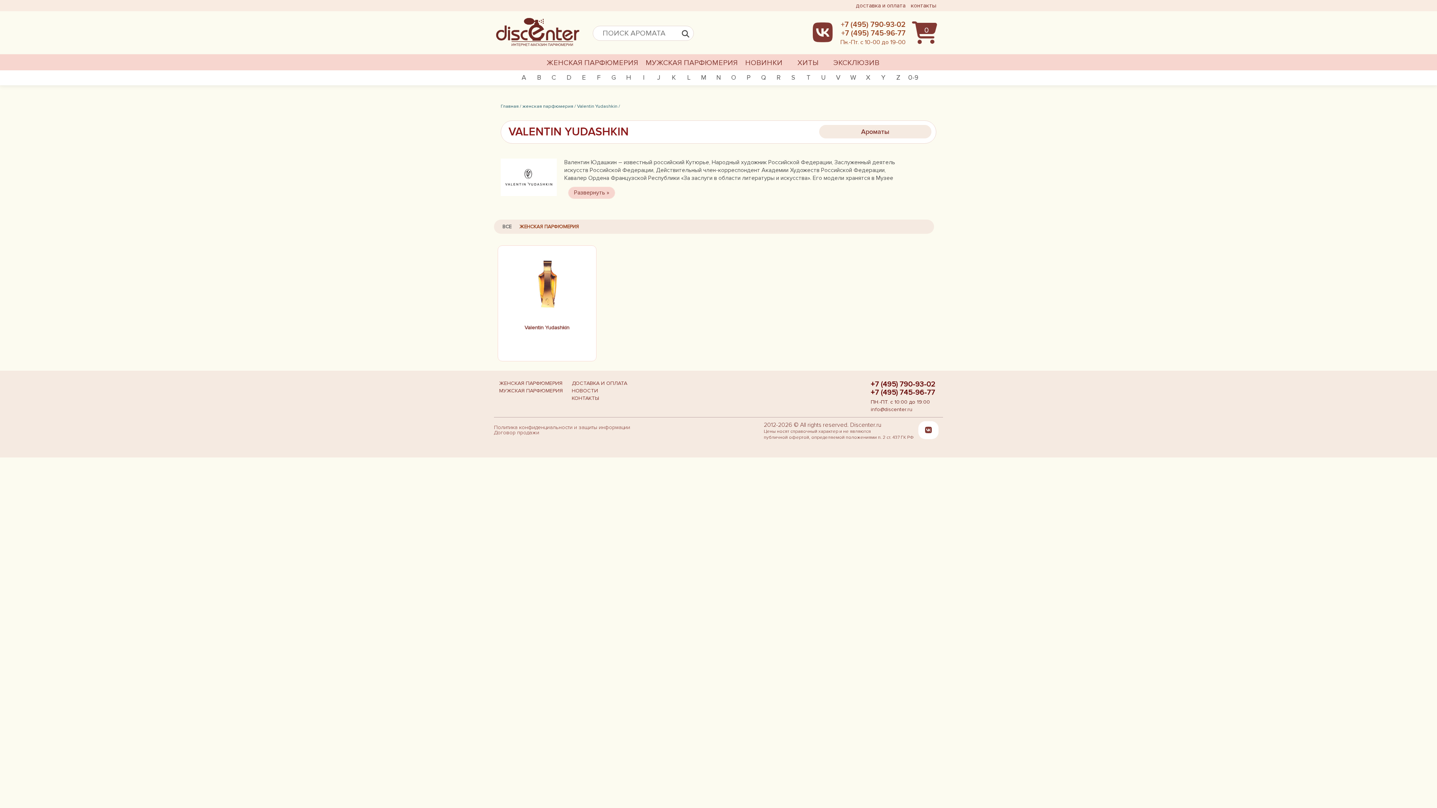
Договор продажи (516, 432)
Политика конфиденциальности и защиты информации (562, 427)
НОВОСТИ (585, 391)
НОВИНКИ (763, 62)
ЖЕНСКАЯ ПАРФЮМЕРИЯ (592, 62)
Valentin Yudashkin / (598, 106)
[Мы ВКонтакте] (928, 430)
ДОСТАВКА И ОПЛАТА (599, 383)
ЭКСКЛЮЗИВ (856, 62)
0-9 (913, 77)
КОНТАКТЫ (585, 398)
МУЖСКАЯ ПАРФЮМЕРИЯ (692, 62)
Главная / (511, 106)
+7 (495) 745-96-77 (903, 392)
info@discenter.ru (891, 409)
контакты (923, 5)
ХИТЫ (807, 62)
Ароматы (875, 132)
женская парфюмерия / (549, 106)
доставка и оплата (881, 5)
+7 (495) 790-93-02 (903, 384)
